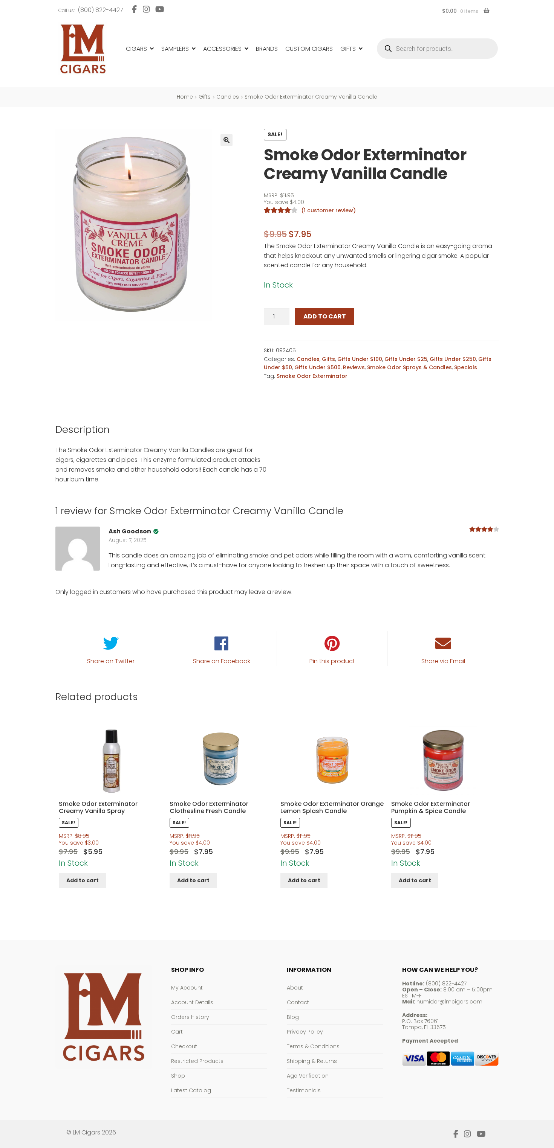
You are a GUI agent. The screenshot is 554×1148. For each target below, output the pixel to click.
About (295, 987)
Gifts (348, 48)
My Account (187, 987)
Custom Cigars (309, 48)
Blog (293, 1017)
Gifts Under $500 (317, 367)
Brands (267, 48)
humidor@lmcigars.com (449, 1001)
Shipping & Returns (312, 1061)
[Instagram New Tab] (146, 9)
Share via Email (443, 661)
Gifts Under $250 (453, 359)
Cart (177, 1031)
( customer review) (328, 210)
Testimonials (304, 1090)
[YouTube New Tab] (159, 9)
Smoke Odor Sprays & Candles (409, 367)
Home (185, 96)
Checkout (184, 1046)
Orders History (190, 1017)
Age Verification (308, 1075)
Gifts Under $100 (359, 359)
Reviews (354, 367)
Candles (227, 96)
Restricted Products (197, 1061)
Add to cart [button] (82, 880)
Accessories (222, 48)
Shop (178, 1075)
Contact (298, 1002)
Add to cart (324, 316)
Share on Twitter (111, 661)
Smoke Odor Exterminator (312, 376)
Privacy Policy (305, 1031)
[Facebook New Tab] (134, 9)
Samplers (175, 48)
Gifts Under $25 (405, 359)
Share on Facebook (221, 661)
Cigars (136, 48)
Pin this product (332, 661)
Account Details (192, 1002)
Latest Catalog (191, 1090)
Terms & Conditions (313, 1046)
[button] (226, 140)
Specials (465, 367)
